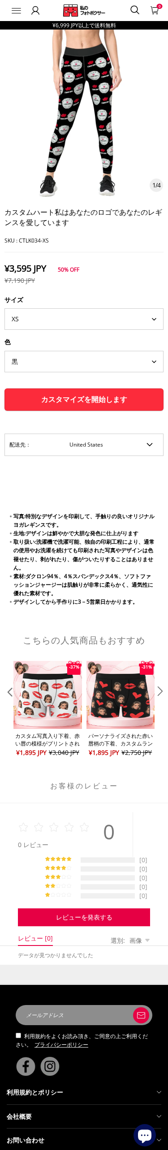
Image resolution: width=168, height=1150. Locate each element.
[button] (8, 709)
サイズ (13, 299)
